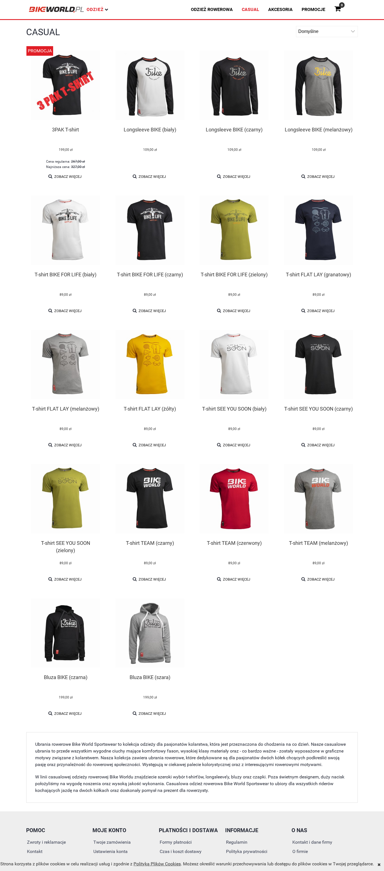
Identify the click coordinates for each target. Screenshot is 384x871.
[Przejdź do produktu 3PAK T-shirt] (65, 86)
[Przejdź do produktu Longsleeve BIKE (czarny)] (234, 86)
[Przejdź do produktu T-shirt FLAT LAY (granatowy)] (318, 231)
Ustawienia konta (110, 851)
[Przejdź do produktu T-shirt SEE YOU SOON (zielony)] (65, 499)
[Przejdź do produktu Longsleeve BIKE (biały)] (149, 86)
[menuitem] (211, 10)
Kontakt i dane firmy (312, 842)
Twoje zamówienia (112, 842)
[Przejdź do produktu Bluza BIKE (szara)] (149, 633)
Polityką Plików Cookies (157, 863)
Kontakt (34, 851)
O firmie (300, 851)
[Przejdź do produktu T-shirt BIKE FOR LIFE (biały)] (65, 231)
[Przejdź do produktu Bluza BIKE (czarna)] (65, 633)
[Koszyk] (340, 9)
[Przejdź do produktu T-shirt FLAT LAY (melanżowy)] (65, 365)
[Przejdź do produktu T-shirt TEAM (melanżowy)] (318, 499)
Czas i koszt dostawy (181, 851)
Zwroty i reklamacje (46, 842)
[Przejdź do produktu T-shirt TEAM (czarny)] (149, 499)
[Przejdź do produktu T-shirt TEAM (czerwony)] (234, 499)
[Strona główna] (56, 9)
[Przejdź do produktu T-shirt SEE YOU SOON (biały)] (234, 365)
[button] (65, 176)
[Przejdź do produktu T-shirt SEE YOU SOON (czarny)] (318, 365)
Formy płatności (176, 842)
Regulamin (236, 842)
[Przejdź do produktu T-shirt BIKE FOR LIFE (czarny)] (149, 231)
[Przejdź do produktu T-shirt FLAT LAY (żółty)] (149, 365)
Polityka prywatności (246, 851)
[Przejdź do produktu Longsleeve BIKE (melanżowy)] (318, 86)
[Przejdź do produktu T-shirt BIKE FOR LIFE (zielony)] (234, 231)
